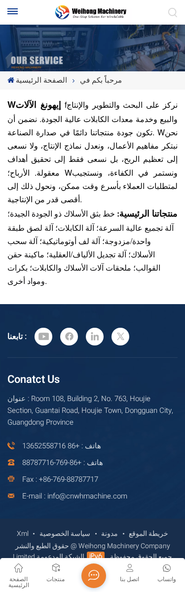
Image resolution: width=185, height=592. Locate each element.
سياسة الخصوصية (64, 534)
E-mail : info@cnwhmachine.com (74, 496)
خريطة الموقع (148, 534)
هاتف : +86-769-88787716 (62, 462)
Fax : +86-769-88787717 (60, 479)
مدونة (109, 534)
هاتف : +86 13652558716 (61, 445)
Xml (23, 534)
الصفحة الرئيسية (41, 80)
